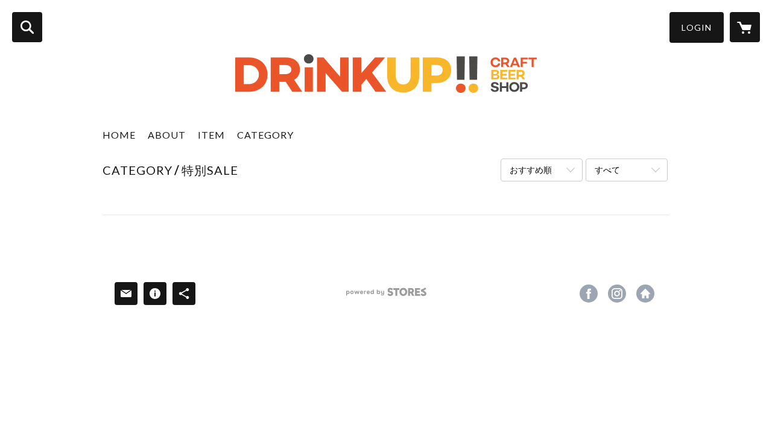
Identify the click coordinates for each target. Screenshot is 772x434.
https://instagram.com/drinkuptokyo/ (617, 294)
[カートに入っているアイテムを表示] (745, 27)
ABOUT (167, 134)
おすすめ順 (531, 170)
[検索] (27, 27)
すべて (607, 170)
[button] (696, 27)
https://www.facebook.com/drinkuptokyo (589, 294)
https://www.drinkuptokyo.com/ (645, 294)
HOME (119, 134)
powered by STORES (386, 296)
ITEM (211, 134)
